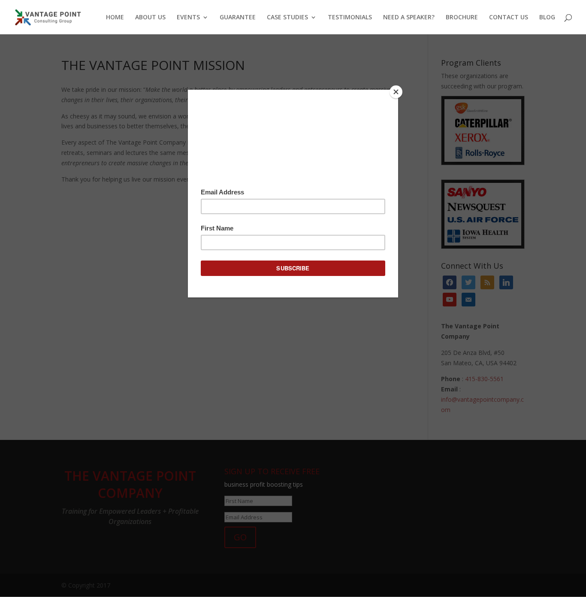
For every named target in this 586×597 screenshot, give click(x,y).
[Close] (396, 91)
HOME (115, 17)
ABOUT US (150, 17)
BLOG (547, 17)
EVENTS (188, 17)
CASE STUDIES (287, 17)
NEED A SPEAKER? (409, 17)
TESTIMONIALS (350, 17)
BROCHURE (462, 17)
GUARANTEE (238, 17)
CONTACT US (508, 17)
